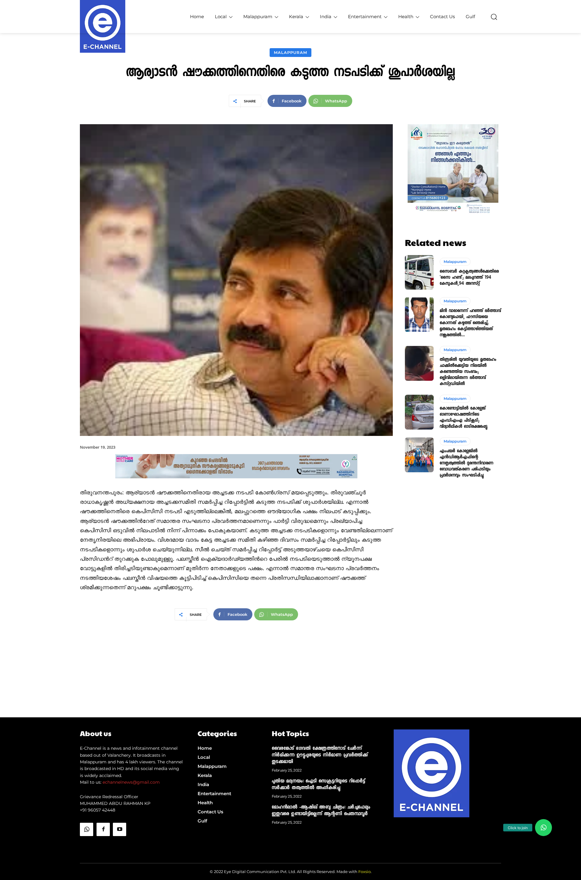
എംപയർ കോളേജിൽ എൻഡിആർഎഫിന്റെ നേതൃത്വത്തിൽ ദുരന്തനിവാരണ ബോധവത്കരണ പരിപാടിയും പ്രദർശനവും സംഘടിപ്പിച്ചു (466, 463)
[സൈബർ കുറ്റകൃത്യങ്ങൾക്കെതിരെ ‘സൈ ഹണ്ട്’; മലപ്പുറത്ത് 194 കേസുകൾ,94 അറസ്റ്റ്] (419, 272)
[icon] (86, 844)
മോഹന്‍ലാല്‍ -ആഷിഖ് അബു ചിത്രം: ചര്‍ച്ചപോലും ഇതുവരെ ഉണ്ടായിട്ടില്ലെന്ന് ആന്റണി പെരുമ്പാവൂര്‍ (321, 811)
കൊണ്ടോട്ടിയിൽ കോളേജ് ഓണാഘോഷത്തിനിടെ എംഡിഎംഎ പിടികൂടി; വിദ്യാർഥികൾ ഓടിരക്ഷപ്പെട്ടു (463, 418)
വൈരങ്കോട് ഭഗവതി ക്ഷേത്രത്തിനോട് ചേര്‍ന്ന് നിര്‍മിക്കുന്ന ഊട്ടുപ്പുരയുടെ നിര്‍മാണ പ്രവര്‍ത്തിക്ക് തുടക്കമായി (320, 755)
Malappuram (290, 52)
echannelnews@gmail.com (131, 782)
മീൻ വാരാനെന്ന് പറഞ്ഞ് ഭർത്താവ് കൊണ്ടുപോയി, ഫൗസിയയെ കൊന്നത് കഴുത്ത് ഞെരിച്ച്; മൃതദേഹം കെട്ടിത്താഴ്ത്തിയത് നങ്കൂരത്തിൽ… (470, 323)
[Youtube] (119, 829)
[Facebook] (103, 829)
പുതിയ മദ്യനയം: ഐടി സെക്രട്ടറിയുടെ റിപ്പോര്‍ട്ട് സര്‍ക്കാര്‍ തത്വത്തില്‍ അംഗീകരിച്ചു (318, 785)
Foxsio (364, 871)
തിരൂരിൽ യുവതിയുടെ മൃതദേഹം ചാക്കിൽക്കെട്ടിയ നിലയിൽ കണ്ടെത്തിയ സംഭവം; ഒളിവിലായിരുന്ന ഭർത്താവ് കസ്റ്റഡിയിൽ (468, 372)
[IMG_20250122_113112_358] (236, 483)
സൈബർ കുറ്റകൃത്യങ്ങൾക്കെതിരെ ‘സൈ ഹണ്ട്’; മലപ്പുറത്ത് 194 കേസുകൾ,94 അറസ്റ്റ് (469, 278)
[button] (494, 16)
